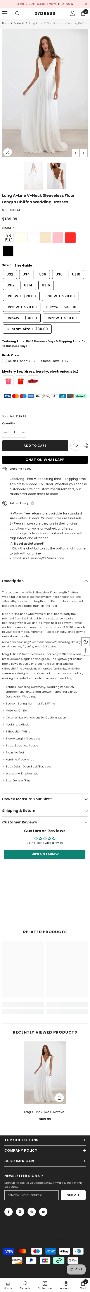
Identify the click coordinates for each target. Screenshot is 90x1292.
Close (86, 4)
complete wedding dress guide (66, 642)
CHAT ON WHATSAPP (45, 459)
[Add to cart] (59, 1097)
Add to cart (36, 445)
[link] (23, 1004)
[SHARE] (84, 445)
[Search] (17, 13)
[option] (45, 4)
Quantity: (9, 423)
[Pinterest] (32, 1212)
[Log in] (72, 13)
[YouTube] (43, 1212)
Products (19, 23)
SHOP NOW (65, 4)
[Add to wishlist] (75, 445)
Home (5, 23)
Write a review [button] (45, 854)
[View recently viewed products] (85, 641)
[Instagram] (20, 1212)
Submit (73, 1195)
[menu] (4, 13)
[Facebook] (8, 1212)
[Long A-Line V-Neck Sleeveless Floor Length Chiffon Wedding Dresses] (45, 1072)
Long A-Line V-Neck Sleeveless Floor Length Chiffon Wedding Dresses (45, 1112)
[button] (75, 153)
